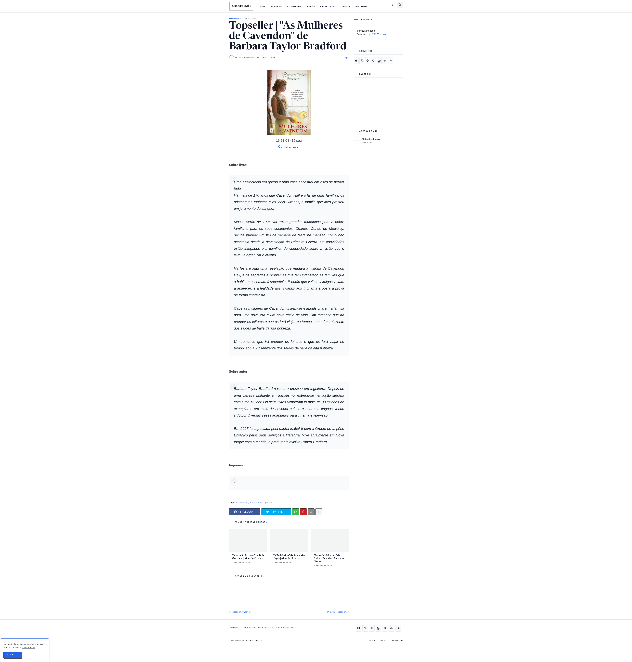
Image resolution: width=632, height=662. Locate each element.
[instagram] (373, 60)
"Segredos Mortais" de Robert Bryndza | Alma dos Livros (329, 558)
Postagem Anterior (240, 611)
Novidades (250, 18)
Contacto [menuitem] (361, 6)
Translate (382, 34)
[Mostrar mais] (318, 511)
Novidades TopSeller (261, 502)
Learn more (28, 647)
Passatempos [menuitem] (328, 6)
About (383, 640)
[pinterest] (367, 60)
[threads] (379, 60)
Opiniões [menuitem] (311, 6)
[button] (393, 5)
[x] (361, 60)
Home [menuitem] (263, 6)
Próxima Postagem (337, 611)
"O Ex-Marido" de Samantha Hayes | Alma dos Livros (289, 557)
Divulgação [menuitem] (294, 6)
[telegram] (390, 60)
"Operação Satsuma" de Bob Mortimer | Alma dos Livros (248, 557)
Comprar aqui (289, 146)
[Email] (311, 511)
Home (372, 640)
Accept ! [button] (13, 654)
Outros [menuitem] (345, 6)
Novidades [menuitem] (277, 6)
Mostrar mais (367, 142)
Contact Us (397, 640)
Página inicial (236, 18)
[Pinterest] (303, 511)
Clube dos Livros (370, 139)
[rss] (384, 60)
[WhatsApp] (295, 511)
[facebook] (356, 60)
